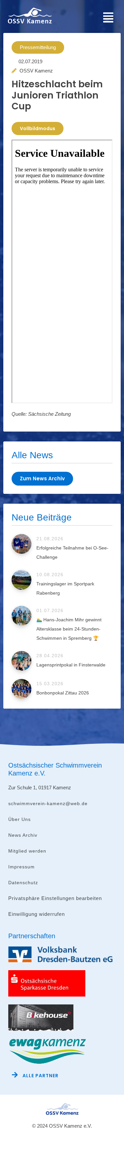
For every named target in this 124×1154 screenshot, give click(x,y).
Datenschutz (23, 882)
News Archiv (22, 835)
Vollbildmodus (37, 128)
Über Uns (19, 819)
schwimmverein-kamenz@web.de (48, 803)
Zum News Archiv (42, 478)
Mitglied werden (27, 851)
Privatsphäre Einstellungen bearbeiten (55, 898)
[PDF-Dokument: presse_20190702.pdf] (62, 271)
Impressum (21, 866)
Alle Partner (40, 1075)
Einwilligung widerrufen (36, 914)
